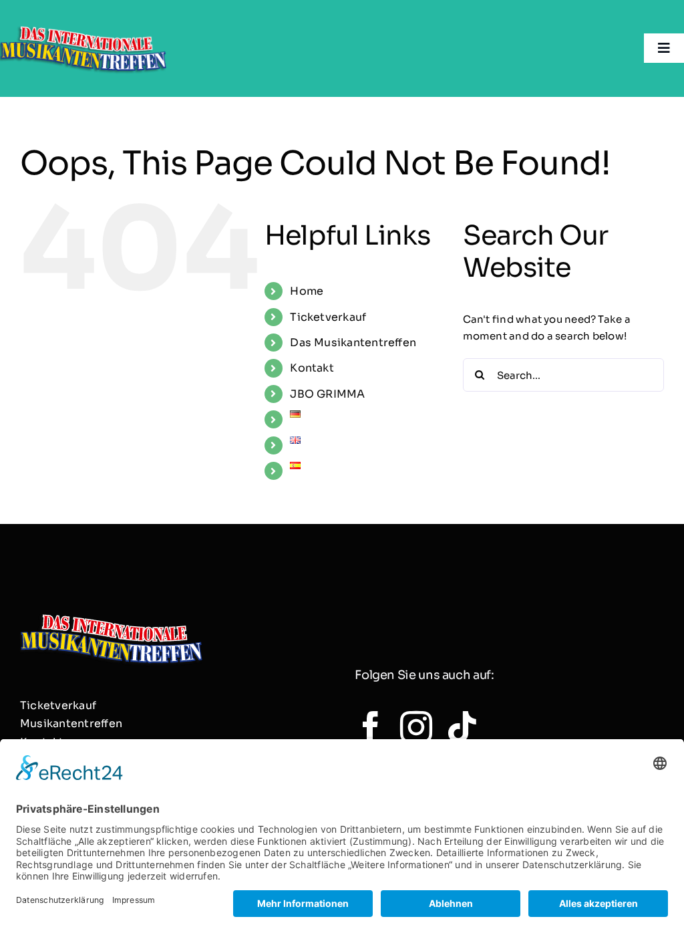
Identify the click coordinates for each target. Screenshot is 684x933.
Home (306, 291)
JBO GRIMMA (327, 394)
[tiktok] (462, 727)
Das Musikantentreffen (353, 343)
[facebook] (371, 727)
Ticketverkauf (328, 317)
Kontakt (312, 368)
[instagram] (416, 727)
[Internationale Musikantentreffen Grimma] (83, 25)
